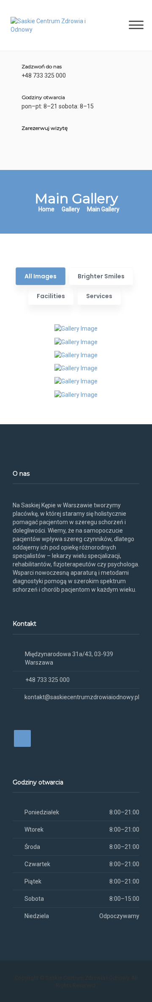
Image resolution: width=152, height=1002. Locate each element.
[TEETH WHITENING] (76, 328)
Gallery (71, 209)
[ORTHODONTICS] (76, 380)
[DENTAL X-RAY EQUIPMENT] (76, 394)
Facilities (51, 296)
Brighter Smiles (101, 276)
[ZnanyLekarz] (39, 157)
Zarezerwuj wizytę (45, 128)
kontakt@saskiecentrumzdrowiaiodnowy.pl (81, 697)
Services (99, 296)
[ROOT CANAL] (76, 341)
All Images (40, 276)
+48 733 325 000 (47, 679)
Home (46, 209)
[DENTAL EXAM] (76, 367)
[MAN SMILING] (76, 354)
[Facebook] (24, 157)
